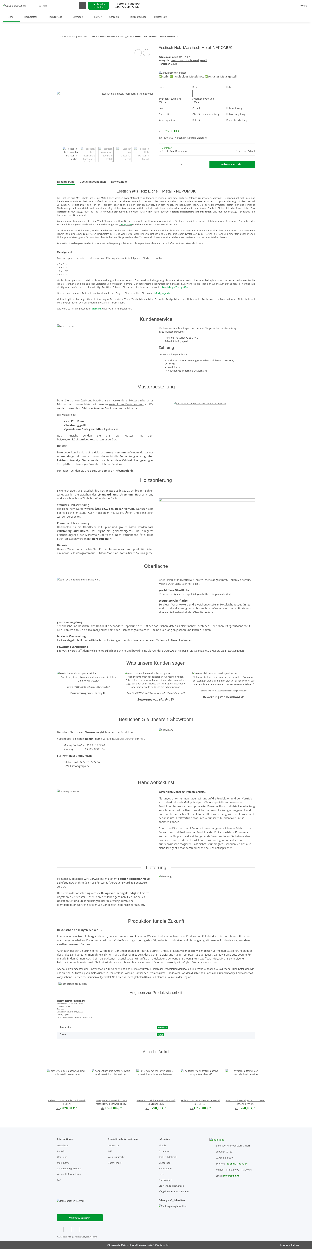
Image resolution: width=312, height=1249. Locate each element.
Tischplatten (165, 1180)
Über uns (62, 1157)
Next (152, 154)
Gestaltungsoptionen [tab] (93, 181)
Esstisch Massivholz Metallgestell (189, 60)
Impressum (114, 1145)
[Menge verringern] (162, 164)
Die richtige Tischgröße (171, 1185)
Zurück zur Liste (67, 36)
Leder (162, 1174)
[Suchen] (82, 5)
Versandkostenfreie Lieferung (191, 137)
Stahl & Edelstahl (168, 1157)
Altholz (162, 1145)
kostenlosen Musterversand (126, 404)
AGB (110, 1151)
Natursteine (165, 1168)
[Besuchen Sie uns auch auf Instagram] (76, 1229)
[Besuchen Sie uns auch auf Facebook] (60, 1229)
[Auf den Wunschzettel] (146, 52)
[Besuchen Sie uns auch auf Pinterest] (68, 1229)
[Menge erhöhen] (200, 164)
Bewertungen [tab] (119, 181)
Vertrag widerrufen (79, 1217)
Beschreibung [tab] (66, 181)
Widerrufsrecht (116, 1157)
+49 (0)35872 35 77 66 (186, 337)
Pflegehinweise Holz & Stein (174, 1191)
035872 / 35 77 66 (127, 7)
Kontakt (61, 1151)
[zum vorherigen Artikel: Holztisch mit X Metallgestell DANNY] (251, 36)
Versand (93, 1237)
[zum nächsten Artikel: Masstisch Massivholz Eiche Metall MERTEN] (244, 36)
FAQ (59, 1180)
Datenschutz (115, 1162)
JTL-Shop (295, 1244)
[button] (283, 5)
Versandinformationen (69, 1174)
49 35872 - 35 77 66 (237, 1163)
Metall (160, 1035)
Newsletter (63, 1145)
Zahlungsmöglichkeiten (69, 1168)
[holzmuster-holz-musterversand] (200, 399)
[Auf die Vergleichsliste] (138, 52)
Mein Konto (63, 1162)
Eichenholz (164, 1151)
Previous (60, 154)
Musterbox (164, 1162)
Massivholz (162, 1027)
